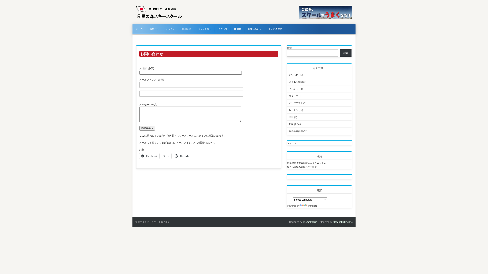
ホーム (139, 29)
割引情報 (186, 29)
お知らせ (154, 29)
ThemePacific (310, 222)
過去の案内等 (296, 131)
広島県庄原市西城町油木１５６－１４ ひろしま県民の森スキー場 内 (306, 164)
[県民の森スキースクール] (158, 18)
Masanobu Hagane (343, 222)
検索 (289, 47)
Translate (312, 205)
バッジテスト (204, 29)
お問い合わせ (255, 29)
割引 (291, 117)
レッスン (170, 29)
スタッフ (222, 29)
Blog (237, 29)
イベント (293, 88)
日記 (291, 124)
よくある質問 (275, 29)
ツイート (291, 143)
